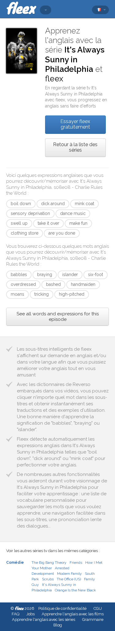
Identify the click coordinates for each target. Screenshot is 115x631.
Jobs (30, 614)
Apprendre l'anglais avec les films (73, 614)
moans (17, 294)
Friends (76, 562)
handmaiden (83, 284)
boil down (21, 203)
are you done (61, 233)
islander (70, 274)
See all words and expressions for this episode (58, 316)
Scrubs (48, 579)
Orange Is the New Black (75, 590)
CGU (98, 608)
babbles (19, 274)
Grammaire (92, 619)
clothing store (24, 233)
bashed (53, 284)
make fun (78, 223)
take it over (48, 223)
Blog (57, 625)
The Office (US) (69, 579)
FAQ (15, 614)
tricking (41, 294)
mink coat (84, 203)
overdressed (23, 284)
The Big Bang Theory (49, 562)
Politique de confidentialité (62, 608)
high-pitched (71, 294)
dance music (73, 213)
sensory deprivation (30, 213)
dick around (53, 203)
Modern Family (69, 573)
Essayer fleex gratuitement (75, 124)
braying (44, 274)
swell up (19, 223)
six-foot (95, 274)
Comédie (15, 562)
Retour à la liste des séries (75, 147)
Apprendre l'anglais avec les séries (43, 619)
